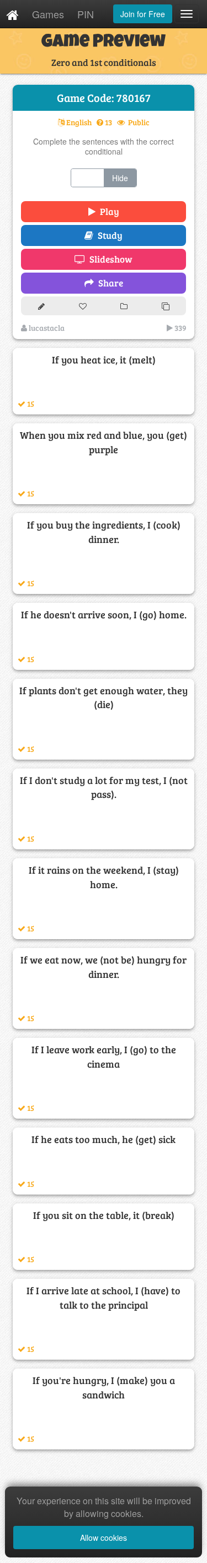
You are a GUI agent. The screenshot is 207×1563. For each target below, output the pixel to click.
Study (108, 235)
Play (107, 211)
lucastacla (46, 327)
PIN (85, 14)
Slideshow (108, 259)
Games (48, 14)
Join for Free (142, 13)
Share (108, 282)
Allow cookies (103, 1537)
